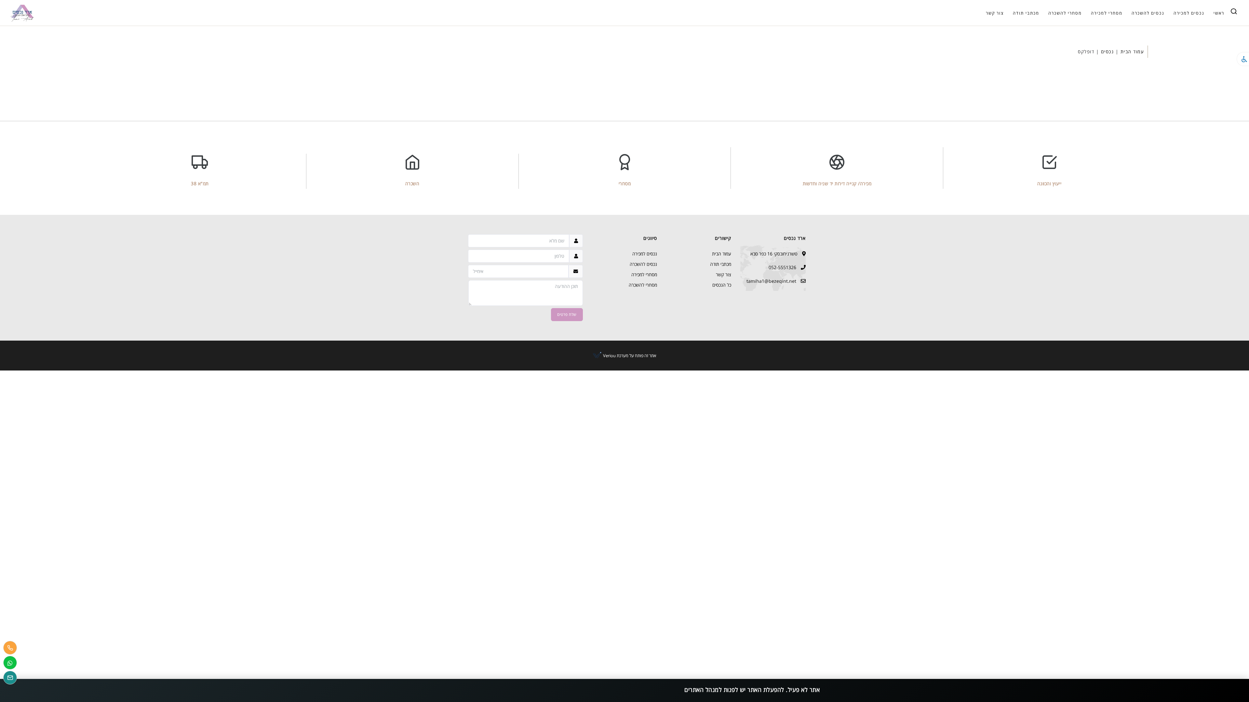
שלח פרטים (567, 314)
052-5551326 (782, 267)
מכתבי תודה (1026, 13)
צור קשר (995, 13)
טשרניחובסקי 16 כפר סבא (774, 254)
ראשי (1219, 13)
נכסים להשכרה (1148, 13)
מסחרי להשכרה (1065, 13)
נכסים (1107, 51)
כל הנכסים (721, 285)
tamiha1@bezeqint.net (771, 281)
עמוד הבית (1132, 51)
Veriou (609, 355)
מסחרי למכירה (1106, 13)
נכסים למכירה (1189, 13)
